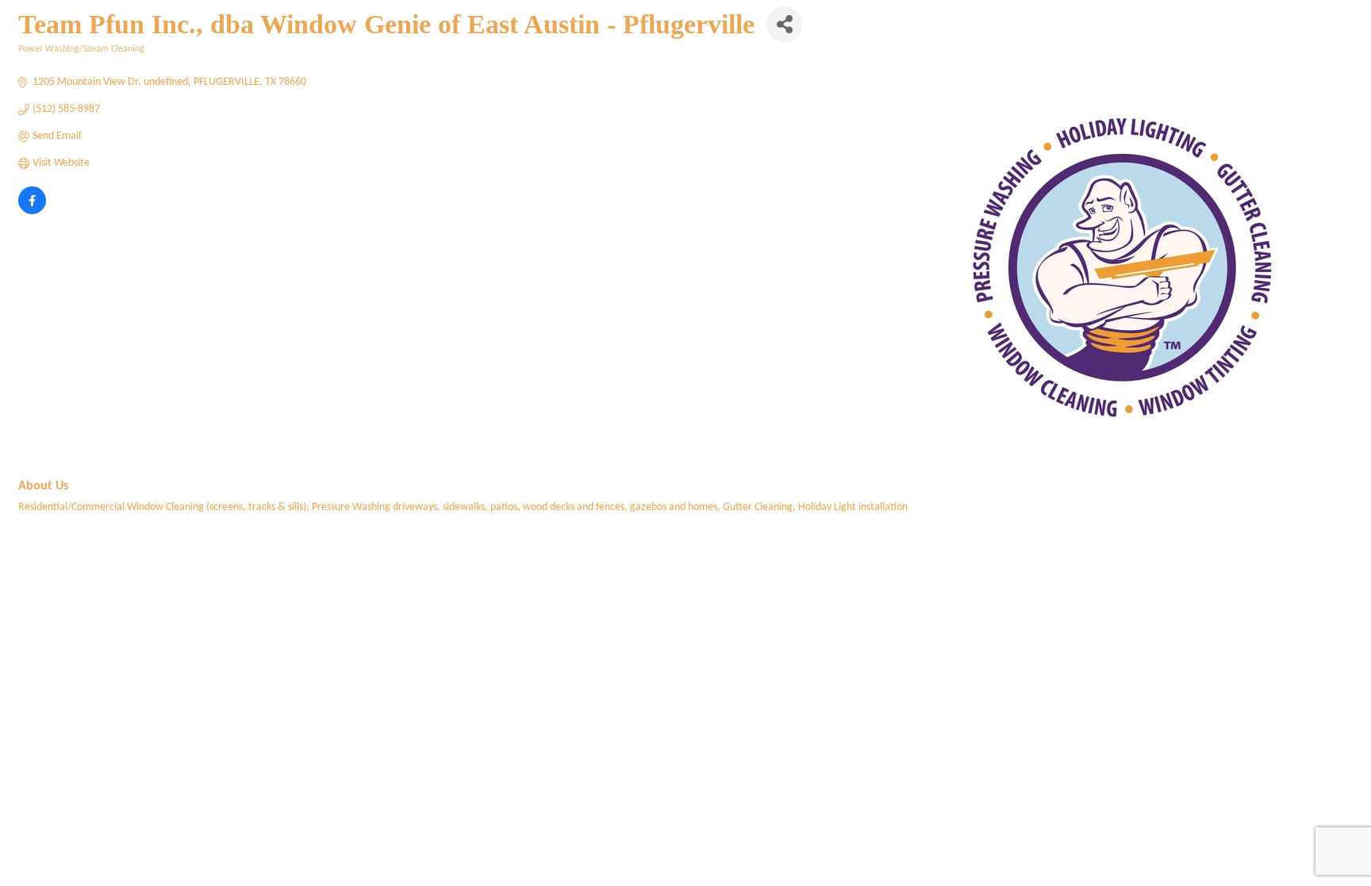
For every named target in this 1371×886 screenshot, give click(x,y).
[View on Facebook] (32, 211)
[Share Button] (784, 24)
